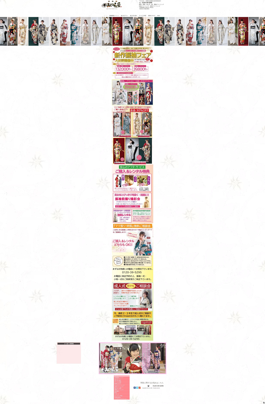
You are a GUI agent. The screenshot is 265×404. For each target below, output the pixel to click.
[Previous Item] (2, 31)
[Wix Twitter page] (137, 388)
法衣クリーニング (119, 386)
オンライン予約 (118, 395)
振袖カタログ (118, 383)
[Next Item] (262, 31)
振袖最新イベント (119, 377)
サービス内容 (118, 382)
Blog (116, 392)
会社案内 (117, 391)
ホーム (116, 376)
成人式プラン (118, 379)
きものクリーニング (119, 385)
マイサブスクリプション (121, 398)
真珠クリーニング (119, 389)
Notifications (118, 397)
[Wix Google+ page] (139, 388)
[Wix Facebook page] (135, 388)
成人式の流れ (118, 380)
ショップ (117, 394)
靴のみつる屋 (118, 388)
